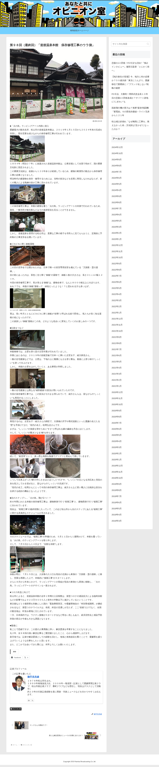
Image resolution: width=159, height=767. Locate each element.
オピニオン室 (16, 709)
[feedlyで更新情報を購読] (28, 700)
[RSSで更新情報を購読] (32, 700)
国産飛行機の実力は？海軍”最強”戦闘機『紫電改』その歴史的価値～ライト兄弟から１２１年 (130, 112)
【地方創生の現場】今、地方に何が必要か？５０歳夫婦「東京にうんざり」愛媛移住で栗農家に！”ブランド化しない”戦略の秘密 (130, 82)
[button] (148, 44)
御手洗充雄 (33, 676)
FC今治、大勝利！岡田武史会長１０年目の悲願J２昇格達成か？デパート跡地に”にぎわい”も (130, 98)
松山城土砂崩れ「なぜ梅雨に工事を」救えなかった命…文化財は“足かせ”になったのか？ (130, 125)
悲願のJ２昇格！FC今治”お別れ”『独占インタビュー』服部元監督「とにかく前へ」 (130, 67)
